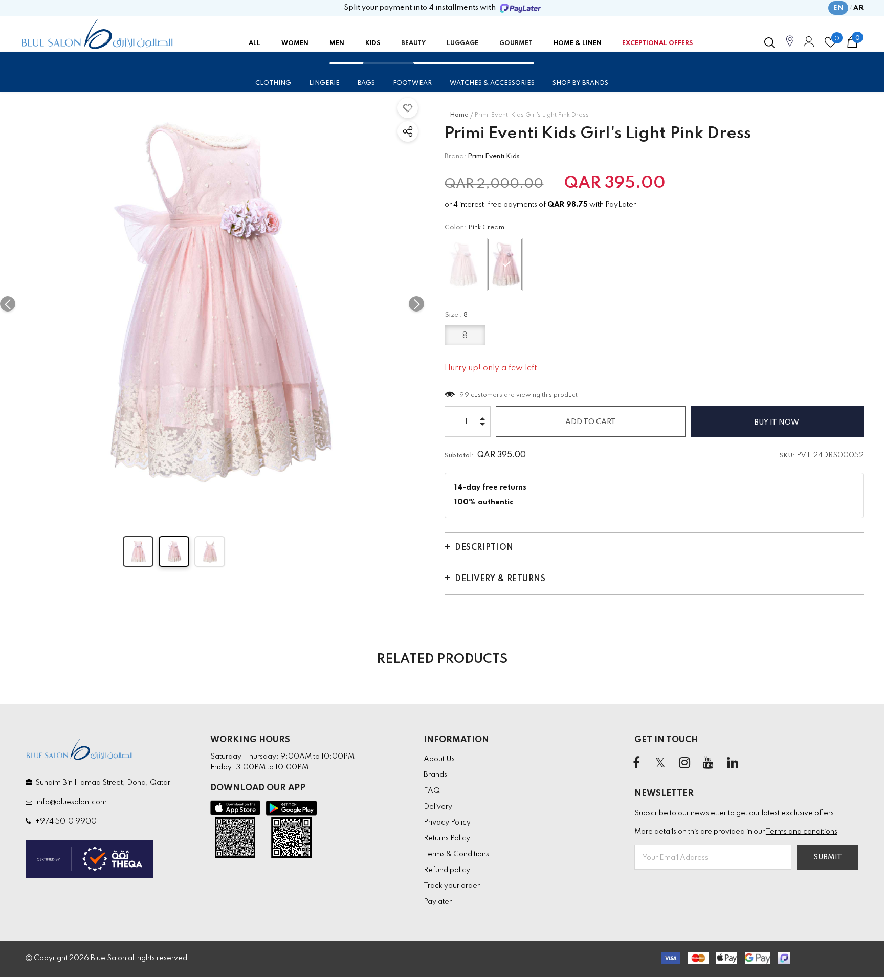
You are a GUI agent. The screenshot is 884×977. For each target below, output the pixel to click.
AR (858, 8)
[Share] (407, 131)
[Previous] (7, 304)
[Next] (416, 304)
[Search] (769, 42)
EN (838, 8)
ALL (254, 43)
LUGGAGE (462, 43)
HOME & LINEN (578, 43)
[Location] (790, 46)
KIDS (372, 43)
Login (807, 44)
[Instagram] (684, 763)
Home (459, 115)
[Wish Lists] (407, 108)
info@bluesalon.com (70, 802)
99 (464, 395)
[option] (212, 304)
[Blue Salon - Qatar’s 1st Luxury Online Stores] (97, 33)
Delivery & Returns (500, 579)
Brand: (455, 156)
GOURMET (516, 43)
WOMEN (294, 43)
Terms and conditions (801, 831)
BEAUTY (413, 43)
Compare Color (388, 500)
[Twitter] (660, 763)
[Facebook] (636, 763)
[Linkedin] (732, 763)
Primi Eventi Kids (494, 156)
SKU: (787, 456)
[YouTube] (708, 763)
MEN (336, 43)
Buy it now (777, 422)
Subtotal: (459, 456)
